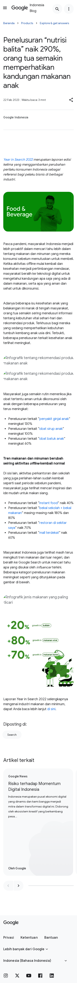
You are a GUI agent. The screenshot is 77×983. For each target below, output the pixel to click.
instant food (48, 503)
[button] (71, 100)
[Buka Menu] (5, 8)
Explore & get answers (54, 23)
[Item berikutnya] (18, 886)
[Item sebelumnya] (8, 886)
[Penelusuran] (57, 9)
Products (27, 23)
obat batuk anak (51, 439)
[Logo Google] (11, 922)
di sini (51, 709)
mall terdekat (49, 533)
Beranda (9, 23)
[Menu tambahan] (69, 9)
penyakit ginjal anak (54, 419)
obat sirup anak (51, 429)
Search (12, 735)
